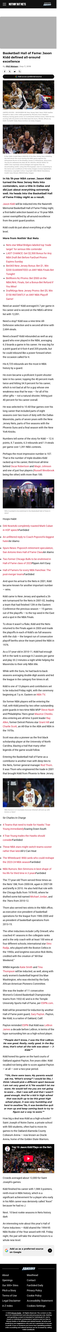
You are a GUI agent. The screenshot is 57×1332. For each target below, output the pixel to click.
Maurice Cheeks (43, 713)
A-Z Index (7, 1305)
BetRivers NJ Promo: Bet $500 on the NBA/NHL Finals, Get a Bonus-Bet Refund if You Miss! (29, 282)
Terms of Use (9, 1295)
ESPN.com (47, 1003)
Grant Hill (44, 722)
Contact (31, 1280)
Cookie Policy (34, 1295)
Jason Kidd (9, 203)
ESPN (25, 1025)
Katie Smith (26, 967)
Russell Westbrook (44, 470)
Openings (7, 1280)
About (5, 1275)
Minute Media (16, 1313)
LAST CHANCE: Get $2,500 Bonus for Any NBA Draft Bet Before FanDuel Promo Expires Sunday (29, 257)
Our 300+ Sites (10, 1285)
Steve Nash (47, 709)
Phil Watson (12, 66)
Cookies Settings (36, 1305)
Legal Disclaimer (11, 1300)
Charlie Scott (10, 726)
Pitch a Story (9, 1290)
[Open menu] (4, 4)
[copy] (20, 71)
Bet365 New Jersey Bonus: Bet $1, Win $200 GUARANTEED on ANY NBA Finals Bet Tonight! (30, 269)
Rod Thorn (46, 765)
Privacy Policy (34, 1290)
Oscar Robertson (20, 466)
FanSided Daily (35, 1285)
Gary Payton (37, 1014)
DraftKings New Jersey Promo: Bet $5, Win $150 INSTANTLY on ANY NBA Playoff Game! (29, 294)
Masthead (32, 1275)
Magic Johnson (42, 466)
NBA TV (41, 694)
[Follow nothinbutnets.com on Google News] (50, 1250)
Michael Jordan (38, 896)
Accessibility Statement (40, 1300)
